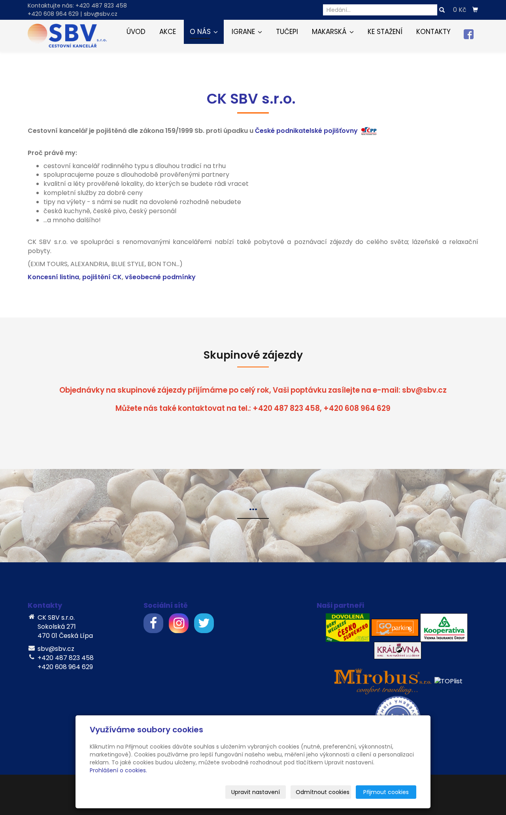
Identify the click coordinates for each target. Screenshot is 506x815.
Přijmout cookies (386, 792)
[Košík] (475, 10)
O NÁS (201, 31)
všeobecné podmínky (160, 277)
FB (468, 34)
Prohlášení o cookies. (118, 770)
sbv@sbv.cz (424, 390)
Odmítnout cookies (322, 792)
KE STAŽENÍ (385, 31)
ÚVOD (135, 31)
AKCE (167, 31)
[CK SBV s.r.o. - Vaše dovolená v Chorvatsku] (67, 35)
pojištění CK (102, 277)
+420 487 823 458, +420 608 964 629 (322, 408)
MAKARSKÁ (330, 31)
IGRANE (244, 31)
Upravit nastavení (255, 792)
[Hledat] (442, 10)
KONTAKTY (433, 31)
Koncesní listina (53, 277)
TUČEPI (287, 31)
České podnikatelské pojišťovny (306, 130)
